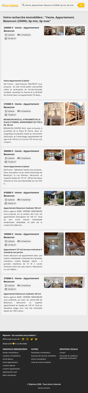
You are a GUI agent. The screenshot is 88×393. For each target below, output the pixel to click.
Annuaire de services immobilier (43, 356)
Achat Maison (8, 359)
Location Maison (9, 365)
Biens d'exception (9, 375)
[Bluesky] (36, 339)
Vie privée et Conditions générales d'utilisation (69, 357)
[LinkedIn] (23, 339)
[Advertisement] (23, 58)
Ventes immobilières (10, 352)
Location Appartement (11, 369)
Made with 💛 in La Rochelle (15, 343)
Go (81, 5)
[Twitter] (31, 339)
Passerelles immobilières (40, 352)
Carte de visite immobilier (41, 362)
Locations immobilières (12, 356)
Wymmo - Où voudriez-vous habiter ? (19, 335)
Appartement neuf (10, 372)
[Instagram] (27, 339)
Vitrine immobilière (38, 359)
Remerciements (44, 388)
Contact (62, 352)
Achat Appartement (10, 362)
